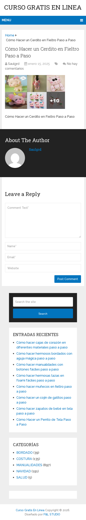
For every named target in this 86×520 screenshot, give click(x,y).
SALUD (21, 477)
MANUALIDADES (29, 465)
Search (42, 313)
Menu (6, 20)
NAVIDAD (23, 471)
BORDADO (24, 453)
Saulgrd (13, 64)
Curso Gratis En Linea (43, 7)
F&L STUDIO (52, 514)
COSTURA (24, 459)
